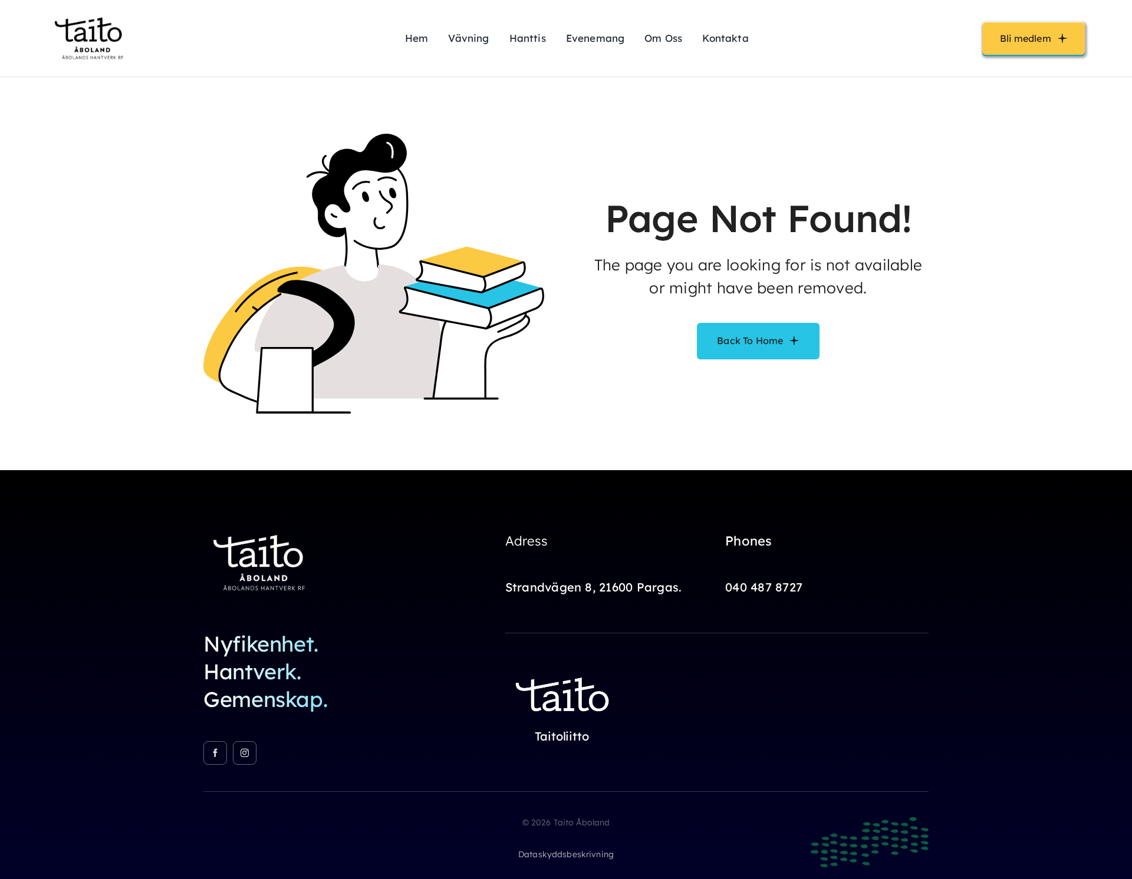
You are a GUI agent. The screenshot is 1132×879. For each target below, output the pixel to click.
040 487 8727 (763, 587)
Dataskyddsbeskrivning (566, 854)
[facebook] (215, 753)
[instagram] (244, 753)
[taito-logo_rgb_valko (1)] (564, 671)
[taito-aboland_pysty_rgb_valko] (262, 529)
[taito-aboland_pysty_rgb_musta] (91, 14)
